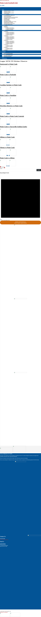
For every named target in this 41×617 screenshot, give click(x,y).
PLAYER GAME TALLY (8, 24)
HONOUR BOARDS (7, 16)
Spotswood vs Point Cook (8, 64)
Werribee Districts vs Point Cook (11, 106)
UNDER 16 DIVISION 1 (10, 32)
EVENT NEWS (6, 13)
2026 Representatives (7, 20)
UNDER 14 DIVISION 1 (10, 36)
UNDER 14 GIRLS (9, 39)
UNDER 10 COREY (9, 45)
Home (3, 9)
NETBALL (4, 50)
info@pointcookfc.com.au (4, 539)
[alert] (20, 197)
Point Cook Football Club (9, 3)
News (3, 10)
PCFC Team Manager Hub (8, 53)
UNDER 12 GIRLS (9, 43)
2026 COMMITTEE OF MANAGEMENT (11, 17)
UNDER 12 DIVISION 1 (10, 41)
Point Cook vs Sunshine (8, 95)
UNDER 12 (6, 40)
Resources (3, 52)
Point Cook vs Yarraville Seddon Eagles (13, 127)
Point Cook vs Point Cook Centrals (12, 116)
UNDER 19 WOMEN (9, 29)
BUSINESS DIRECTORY (8, 55)
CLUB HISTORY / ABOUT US (9, 15)
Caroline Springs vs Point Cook (11, 85)
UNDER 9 (5, 47)
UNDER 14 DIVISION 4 (10, 38)
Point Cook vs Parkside (8, 74)
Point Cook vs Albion (7, 158)
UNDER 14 (6, 35)
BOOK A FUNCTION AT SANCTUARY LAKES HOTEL (20, 222)
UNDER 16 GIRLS (9, 34)
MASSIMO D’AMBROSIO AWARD (10, 21)
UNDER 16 (6, 31)
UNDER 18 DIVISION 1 (10, 27)
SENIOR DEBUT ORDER (8, 22)
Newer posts (2, 167)
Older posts (2, 166)
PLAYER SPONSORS (8, 56)
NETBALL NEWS (7, 11)
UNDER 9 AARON (9, 48)
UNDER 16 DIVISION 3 (10, 33)
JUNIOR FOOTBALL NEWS (9, 12)
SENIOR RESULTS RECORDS (9, 23)
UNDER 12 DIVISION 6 (10, 42)
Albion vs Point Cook (7, 137)
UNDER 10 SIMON (9, 46)
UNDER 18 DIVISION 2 (10, 28)
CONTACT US (4, 58)
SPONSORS (4, 54)
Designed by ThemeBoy (4, 612)
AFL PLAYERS (6, 19)
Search (1, 168)
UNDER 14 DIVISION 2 (10, 37)
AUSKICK (4, 51)
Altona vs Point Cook (7, 147)
